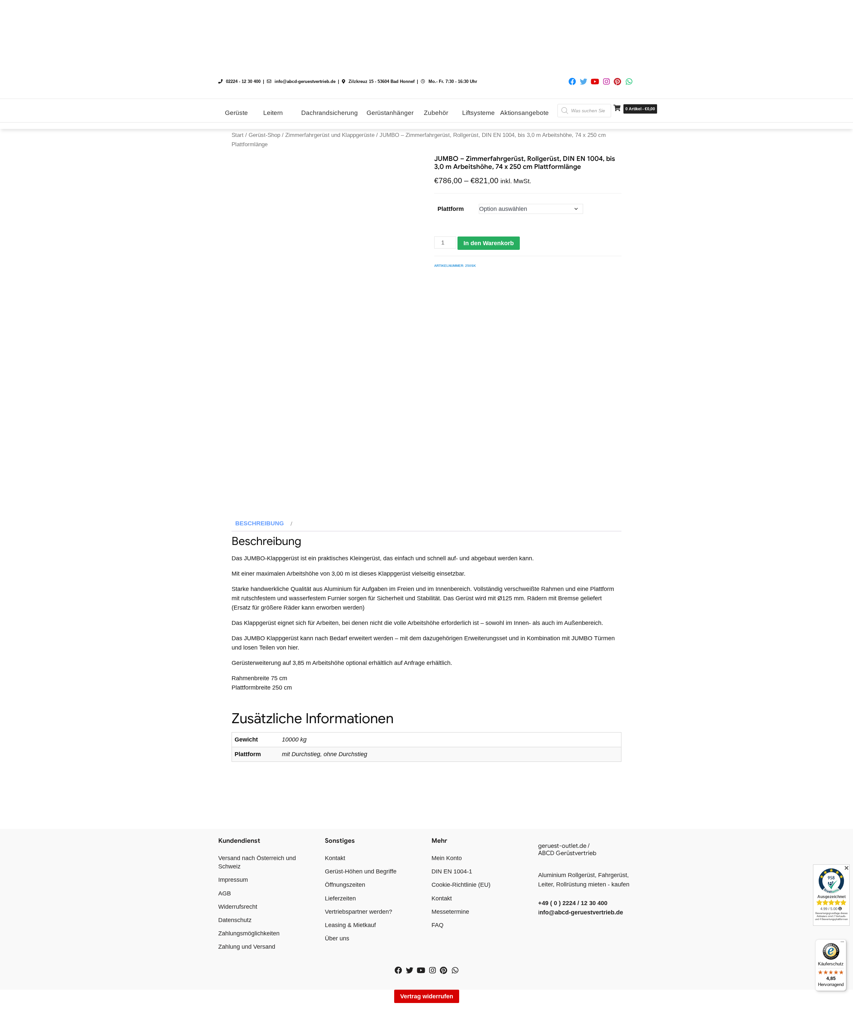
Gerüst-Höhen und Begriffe (361, 871)
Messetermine (450, 911)
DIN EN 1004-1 (451, 871)
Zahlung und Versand (246, 946)
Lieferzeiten (340, 898)
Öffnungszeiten (345, 884)
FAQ (437, 925)
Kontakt (335, 858)
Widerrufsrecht (237, 906)
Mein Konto (446, 858)
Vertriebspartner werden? (358, 911)
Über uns (337, 938)
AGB (224, 893)
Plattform (450, 209)
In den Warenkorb (488, 243)
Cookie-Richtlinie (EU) (460, 884)
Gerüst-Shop (264, 135)
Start (238, 135)
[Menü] (842, 943)
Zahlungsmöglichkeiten (249, 933)
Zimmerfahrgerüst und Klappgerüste (330, 135)
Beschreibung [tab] (259, 523)
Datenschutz (235, 920)
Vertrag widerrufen (426, 996)
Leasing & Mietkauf (350, 925)
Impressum (233, 879)
